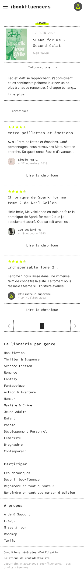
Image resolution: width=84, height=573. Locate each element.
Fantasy (10, 379)
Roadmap (10, 534)
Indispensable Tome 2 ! (33, 267)
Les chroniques (17, 473)
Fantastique (14, 385)
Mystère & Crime (18, 405)
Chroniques (20, 111)
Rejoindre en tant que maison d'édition (39, 492)
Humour (9, 399)
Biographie (13, 444)
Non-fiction (14, 353)
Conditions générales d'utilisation (31, 552)
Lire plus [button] (16, 94)
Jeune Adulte (15, 412)
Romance (10, 372)
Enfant (9, 418)
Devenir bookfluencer (22, 479)
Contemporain (15, 451)
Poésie (9, 425)
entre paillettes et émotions (40, 132)
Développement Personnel (25, 431)
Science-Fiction (18, 366)
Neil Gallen (41, 53)
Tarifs (9, 540)
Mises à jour (15, 527)
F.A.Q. (9, 521)
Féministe (12, 438)
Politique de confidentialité (26, 558)
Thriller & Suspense (21, 359)
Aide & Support (17, 514)
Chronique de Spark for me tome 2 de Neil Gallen (37, 200)
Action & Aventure (20, 392)
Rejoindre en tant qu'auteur (29, 486)
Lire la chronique (42, 175)
